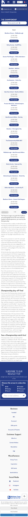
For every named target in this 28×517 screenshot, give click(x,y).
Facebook (16, 481)
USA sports (14, 425)
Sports (8, 391)
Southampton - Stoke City (14, 80)
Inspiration (14, 464)
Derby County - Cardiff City (14, 45)
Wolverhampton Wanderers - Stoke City (14, 176)
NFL (14, 417)
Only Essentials (14, 511)
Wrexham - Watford (14, 68)
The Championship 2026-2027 (14, 140)
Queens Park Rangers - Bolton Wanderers (14, 56)
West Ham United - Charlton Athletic (14, 92)
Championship (13, 12)
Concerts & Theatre (14, 429)
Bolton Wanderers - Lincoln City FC (14, 187)
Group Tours (14, 459)
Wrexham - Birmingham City (14, 129)
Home (2, 12)
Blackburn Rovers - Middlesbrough (14, 33)
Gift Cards (14, 468)
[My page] (8, 1)
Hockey (9, 389)
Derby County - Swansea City (14, 164)
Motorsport (22, 389)
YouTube (16, 489)
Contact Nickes (14, 442)
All (7, 386)
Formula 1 (14, 421)
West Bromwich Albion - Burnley (14, 117)
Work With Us (14, 472)
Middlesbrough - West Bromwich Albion (14, 152)
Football (7, 12)
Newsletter (14, 447)
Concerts (21, 391)
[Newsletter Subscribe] (23, 395)
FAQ (14, 451)
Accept (14, 515)
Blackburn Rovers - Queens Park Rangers (14, 199)
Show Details (14, 508)
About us (14, 438)
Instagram (16, 485)
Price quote (14, 41)
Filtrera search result (13, 23)
